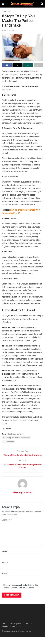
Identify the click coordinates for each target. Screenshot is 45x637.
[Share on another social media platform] (38, 65)
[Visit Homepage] (22, 4)
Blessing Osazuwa (22, 492)
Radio (27, 624)
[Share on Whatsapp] (28, 65)
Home (4, 11)
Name (5, 551)
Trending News (15, 624)
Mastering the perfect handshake (16, 438)
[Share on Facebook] (7, 65)
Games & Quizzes (8, 626)
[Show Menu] (3, 4)
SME (9, 11)
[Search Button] (42, 4)
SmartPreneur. (12, 631)
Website (5, 574)
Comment (7, 520)
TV (20, 626)
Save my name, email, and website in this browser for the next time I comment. (21, 586)
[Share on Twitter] (17, 65)
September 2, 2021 (8, 30)
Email (5, 562)
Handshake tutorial (15, 434)
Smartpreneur (8, 441)
